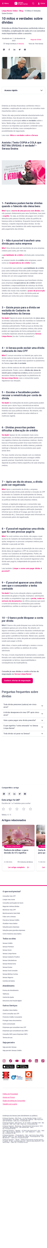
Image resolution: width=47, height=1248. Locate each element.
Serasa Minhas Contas (10, 974)
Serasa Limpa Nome (10, 378)
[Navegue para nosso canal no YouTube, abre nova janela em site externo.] (17, 1061)
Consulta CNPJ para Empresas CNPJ (15, 1034)
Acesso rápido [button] (10, 90)
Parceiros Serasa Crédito (11, 920)
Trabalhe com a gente (10, 1104)
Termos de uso (7, 1037)
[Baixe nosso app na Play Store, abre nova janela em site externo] (22, 1068)
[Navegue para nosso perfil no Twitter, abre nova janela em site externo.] (23, 1061)
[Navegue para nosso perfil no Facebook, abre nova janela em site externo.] (30, 1061)
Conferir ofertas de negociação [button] (17, 681)
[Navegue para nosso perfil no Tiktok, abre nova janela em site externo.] (10, 1061)
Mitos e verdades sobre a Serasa (24, 135)
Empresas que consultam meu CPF (14, 1027)
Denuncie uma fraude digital (12, 1001)
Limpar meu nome (9, 899)
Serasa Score (7, 950)
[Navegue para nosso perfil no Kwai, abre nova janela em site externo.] (42, 1061)
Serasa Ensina (7, 967)
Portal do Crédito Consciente (12, 1017)
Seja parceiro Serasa (9, 1047)
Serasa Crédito (8, 943)
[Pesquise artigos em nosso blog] (33, 3)
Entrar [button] (43, 3)
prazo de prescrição (36, 291)
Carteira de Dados (9, 981)
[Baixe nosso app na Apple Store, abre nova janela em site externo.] (9, 1068)
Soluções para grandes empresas (14, 930)
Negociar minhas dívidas (11, 906)
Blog (21, 11)
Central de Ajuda (8, 997)
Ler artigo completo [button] (16, 867)
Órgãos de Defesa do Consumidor (14, 1101)
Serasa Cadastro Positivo (11, 957)
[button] (4, 49)
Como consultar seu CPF (11, 1014)
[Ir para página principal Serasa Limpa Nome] (21, 3)
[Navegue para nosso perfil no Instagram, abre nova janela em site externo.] (4, 1061)
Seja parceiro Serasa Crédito (12, 1050)
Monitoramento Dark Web (11, 913)
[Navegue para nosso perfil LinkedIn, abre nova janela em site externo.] (36, 1061)
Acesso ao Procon (9, 1097)
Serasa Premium (8, 947)
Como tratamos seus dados (12, 934)
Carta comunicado (9, 1024)
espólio (6, 216)
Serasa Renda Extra (9, 964)
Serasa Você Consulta (10, 970)
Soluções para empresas (11, 927)
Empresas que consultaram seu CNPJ (15, 1031)
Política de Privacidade (10, 1094)
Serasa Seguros (8, 977)
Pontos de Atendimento (11, 990)
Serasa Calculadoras (10, 960)
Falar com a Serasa (9, 916)
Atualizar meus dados (10, 923)
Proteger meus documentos (12, 1020)
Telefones (6, 994)
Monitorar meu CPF (9, 910)
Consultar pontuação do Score (13, 903)
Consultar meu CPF (9, 896)
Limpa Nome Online (10, 11)
